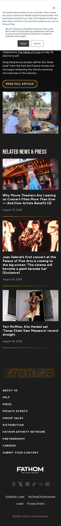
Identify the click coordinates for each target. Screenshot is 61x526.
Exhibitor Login (15, 496)
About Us (10, 390)
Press (7, 404)
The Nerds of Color (29, 52)
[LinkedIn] (47, 484)
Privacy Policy (36, 503)
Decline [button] (37, 43)
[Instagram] (27, 484)
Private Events (15, 411)
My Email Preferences (41, 496)
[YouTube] (41, 484)
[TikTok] (34, 484)
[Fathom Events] (30, 469)
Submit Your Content (21, 452)
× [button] (54, 7)
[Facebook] (14, 484)
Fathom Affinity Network (24, 431)
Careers (9, 445)
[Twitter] (21, 484)
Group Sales (13, 418)
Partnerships (14, 438)
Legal (19, 503)
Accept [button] (23, 43)
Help (6, 397)
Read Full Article (20, 83)
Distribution (13, 424)
